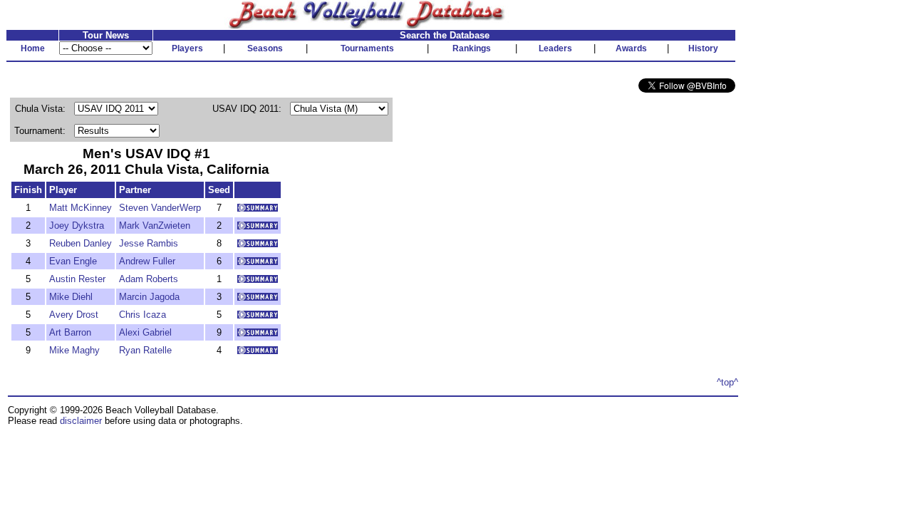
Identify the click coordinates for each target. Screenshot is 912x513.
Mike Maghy (74, 350)
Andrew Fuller (147, 261)
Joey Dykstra (76, 225)
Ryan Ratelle (145, 350)
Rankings (471, 48)
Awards (631, 48)
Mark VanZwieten (154, 225)
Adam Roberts (148, 279)
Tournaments (367, 48)
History (703, 48)
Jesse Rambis (148, 243)
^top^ (727, 382)
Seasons (265, 48)
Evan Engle (73, 261)
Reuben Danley (80, 243)
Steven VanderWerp (160, 207)
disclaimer (81, 420)
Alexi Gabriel (145, 332)
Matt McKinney (80, 207)
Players (187, 48)
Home (33, 48)
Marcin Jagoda (149, 296)
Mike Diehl (71, 296)
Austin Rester (77, 279)
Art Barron (70, 332)
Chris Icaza (142, 314)
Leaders (555, 48)
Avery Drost (73, 314)
